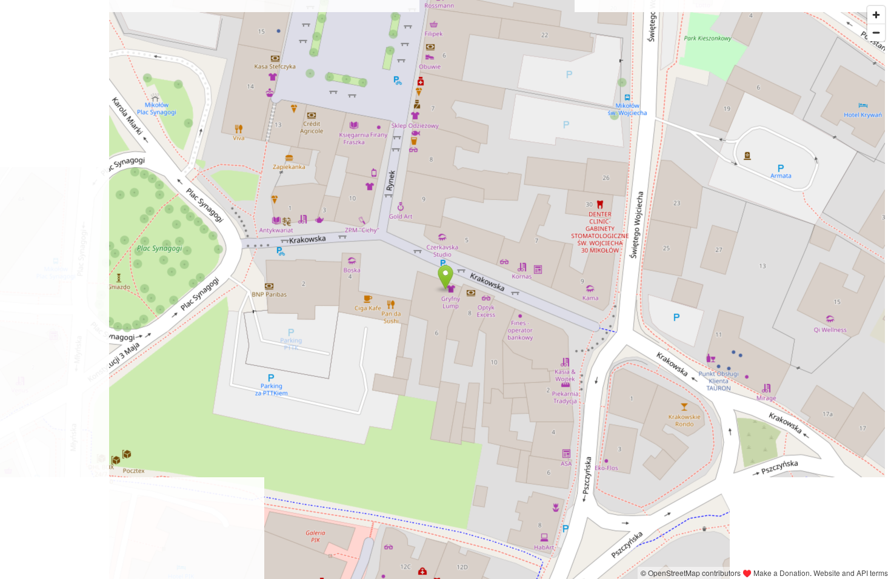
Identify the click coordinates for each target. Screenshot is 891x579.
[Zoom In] (876, 15)
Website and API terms (850, 572)
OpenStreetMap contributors (694, 572)
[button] (445, 277)
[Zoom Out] (876, 32)
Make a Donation (781, 572)
